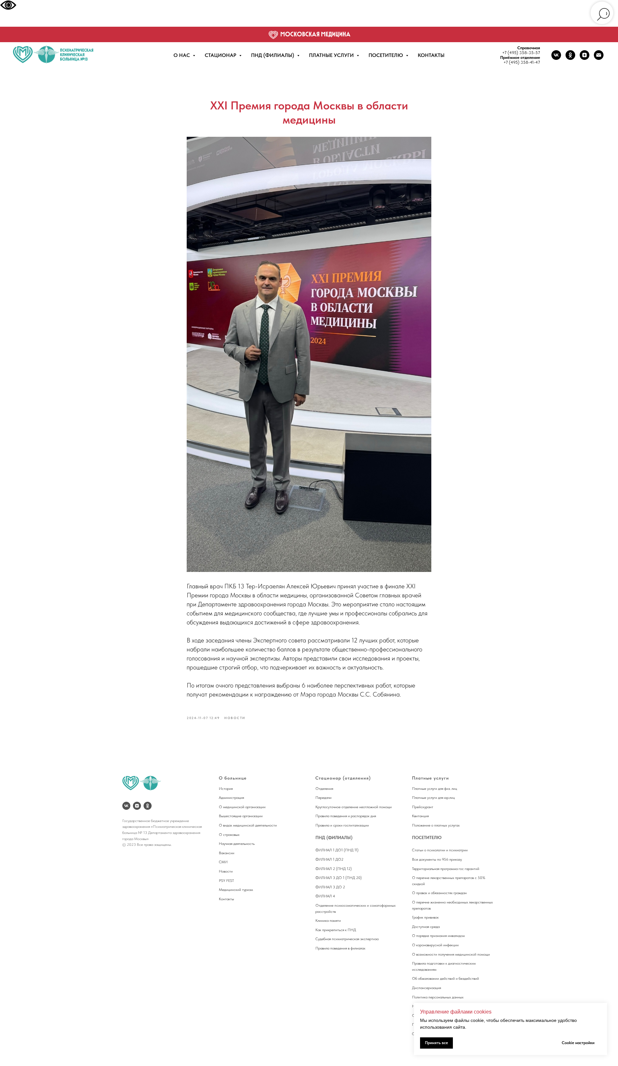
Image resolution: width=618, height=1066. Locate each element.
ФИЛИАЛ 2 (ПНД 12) (333, 868)
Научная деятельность (237, 843)
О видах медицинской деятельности (248, 825)
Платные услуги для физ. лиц (434, 788)
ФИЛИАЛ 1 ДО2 (329, 859)
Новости (226, 871)
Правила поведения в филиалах (340, 948)
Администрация (231, 797)
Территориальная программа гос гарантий (445, 868)
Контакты (226, 899)
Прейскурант (422, 807)
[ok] (570, 55)
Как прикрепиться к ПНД (335, 930)
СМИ (223, 862)
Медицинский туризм (236, 889)
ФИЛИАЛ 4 (325, 896)
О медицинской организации (242, 807)
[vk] (556, 55)
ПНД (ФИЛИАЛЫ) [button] (273, 55)
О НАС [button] (182, 55)
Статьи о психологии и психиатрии (440, 850)
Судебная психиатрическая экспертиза (347, 939)
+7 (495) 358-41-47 (521, 62)
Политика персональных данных (438, 997)
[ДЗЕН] (137, 806)
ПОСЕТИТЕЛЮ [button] (386, 55)
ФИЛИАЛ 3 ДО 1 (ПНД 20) (338, 877)
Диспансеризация (426, 988)
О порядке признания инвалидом (438, 935)
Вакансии (226, 853)
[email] (599, 55)
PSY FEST (226, 880)
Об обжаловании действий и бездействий (445, 978)
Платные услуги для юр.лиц (433, 797)
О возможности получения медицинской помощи (451, 954)
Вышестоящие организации (241, 816)
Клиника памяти (328, 920)
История (226, 788)
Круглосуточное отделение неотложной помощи (353, 807)
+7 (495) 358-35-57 (521, 52)
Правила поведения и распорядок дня (345, 816)
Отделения (324, 788)
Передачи (323, 797)
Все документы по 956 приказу (437, 859)
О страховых (229, 834)
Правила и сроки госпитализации (342, 825)
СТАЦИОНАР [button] (221, 55)
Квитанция (420, 816)
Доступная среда (426, 926)
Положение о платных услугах (436, 825)
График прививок (425, 917)
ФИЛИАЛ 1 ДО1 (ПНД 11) (337, 850)
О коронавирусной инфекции (435, 945)
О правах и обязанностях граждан (439, 893)
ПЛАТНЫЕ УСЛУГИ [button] (332, 55)
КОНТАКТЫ (431, 55)
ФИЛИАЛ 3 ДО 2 (330, 887)
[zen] (584, 55)
